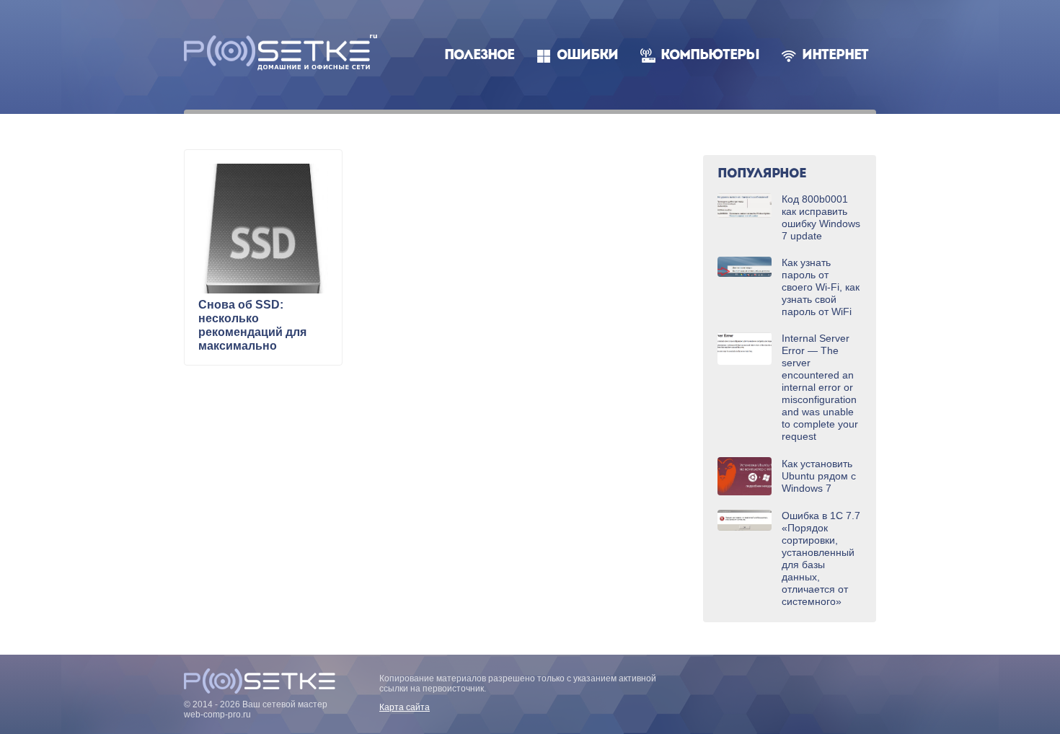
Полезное (479, 56)
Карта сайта (404, 707)
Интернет (835, 56)
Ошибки (587, 56)
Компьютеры (710, 56)
